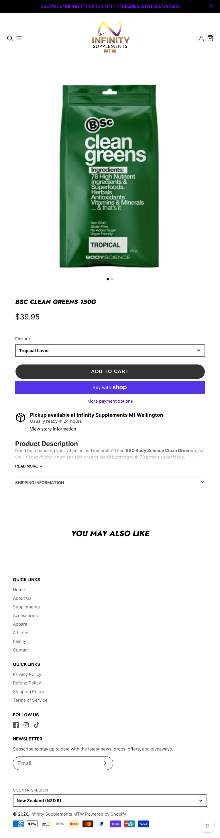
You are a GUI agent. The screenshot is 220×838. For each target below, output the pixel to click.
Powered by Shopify (105, 814)
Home (19, 589)
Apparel (21, 624)
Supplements (26, 607)
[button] (108, 279)
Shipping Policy (28, 691)
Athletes (21, 632)
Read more (26, 466)
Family (19, 641)
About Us (22, 598)
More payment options (110, 401)
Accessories (25, 615)
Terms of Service (30, 700)
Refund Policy (27, 683)
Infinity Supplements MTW (57, 814)
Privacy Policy (27, 674)
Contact (21, 650)
